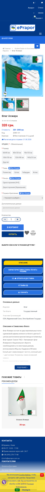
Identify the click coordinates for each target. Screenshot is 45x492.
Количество (6, 215)
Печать (11, 178)
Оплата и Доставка (25, 278)
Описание (23, 263)
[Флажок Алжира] (22, 401)
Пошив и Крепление (16, 193)
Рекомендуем (9, 381)
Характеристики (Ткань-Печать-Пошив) (23, 270)
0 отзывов (13, 121)
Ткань (11, 168)
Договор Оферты (8, 470)
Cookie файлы (25, 475)
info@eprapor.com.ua (12, 458)
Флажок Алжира (22, 420)
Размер (6, 148)
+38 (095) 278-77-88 (10, 455)
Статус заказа (40, 10)
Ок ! (17, 490)
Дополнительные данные (11, 204)
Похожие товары (11, 377)
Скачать (24, 292)
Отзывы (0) (23, 285)
